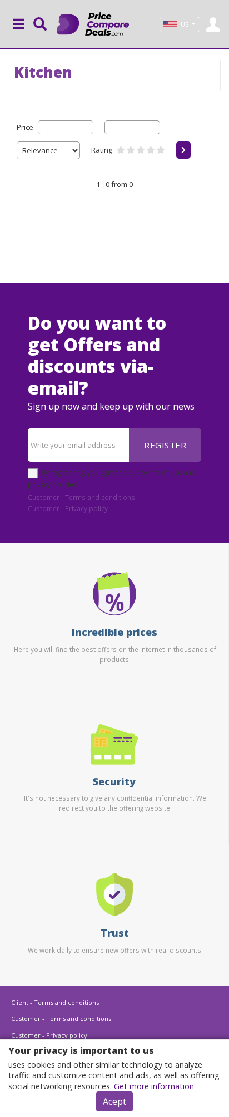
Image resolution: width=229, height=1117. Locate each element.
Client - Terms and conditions (55, 1002)
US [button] (184, 24)
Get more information (154, 1086)
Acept (114, 1101)
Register (165, 445)
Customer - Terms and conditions (81, 497)
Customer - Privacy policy (68, 508)
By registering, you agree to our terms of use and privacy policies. (112, 478)
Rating (101, 150)
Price (25, 127)
